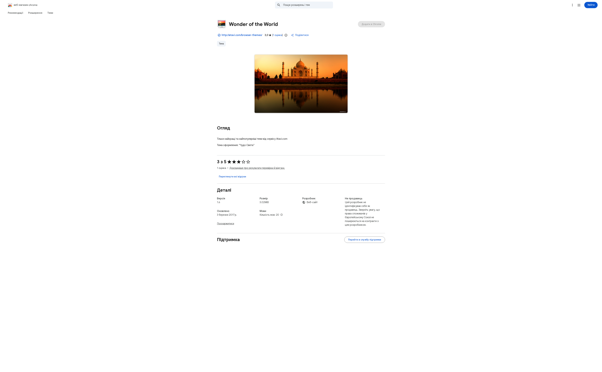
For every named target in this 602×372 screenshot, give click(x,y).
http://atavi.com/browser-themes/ (242, 35)
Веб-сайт (312, 202)
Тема (221, 43)
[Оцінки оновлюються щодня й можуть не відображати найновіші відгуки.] (286, 35)
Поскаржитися (225, 223)
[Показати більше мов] (281, 215)
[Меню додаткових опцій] (572, 5)
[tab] (15, 13)
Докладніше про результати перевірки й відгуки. (257, 168)
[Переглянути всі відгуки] (232, 176)
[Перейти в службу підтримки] (364, 239)
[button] (579, 5)
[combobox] (308, 5)
